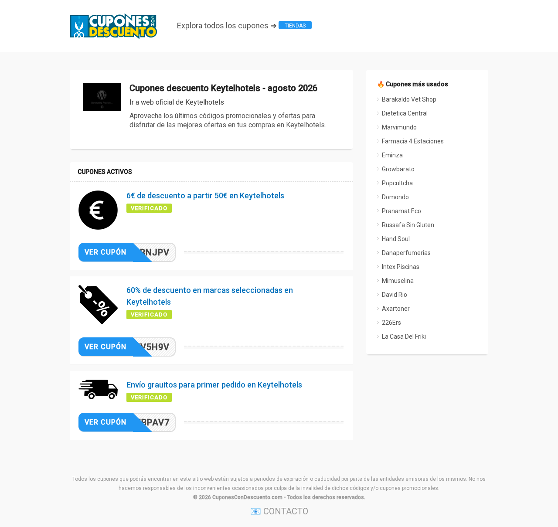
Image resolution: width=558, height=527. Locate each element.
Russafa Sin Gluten (408, 224)
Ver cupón (105, 252)
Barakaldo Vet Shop (409, 99)
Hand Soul (396, 238)
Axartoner (396, 308)
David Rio (394, 294)
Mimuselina (398, 280)
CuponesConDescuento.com (247, 497)
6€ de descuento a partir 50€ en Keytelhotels (205, 195)
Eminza (392, 155)
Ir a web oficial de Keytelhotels (176, 102)
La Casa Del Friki (404, 336)
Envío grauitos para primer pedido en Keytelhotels (214, 384)
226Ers (391, 322)
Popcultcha (397, 183)
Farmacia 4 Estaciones (413, 141)
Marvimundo (399, 127)
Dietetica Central (405, 113)
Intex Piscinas (400, 266)
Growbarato (398, 169)
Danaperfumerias (406, 252)
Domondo (395, 197)
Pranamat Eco (401, 210)
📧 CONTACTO (279, 511)
